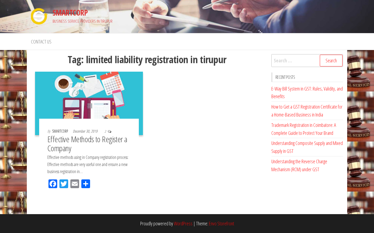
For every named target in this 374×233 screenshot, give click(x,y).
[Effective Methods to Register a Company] (89, 103)
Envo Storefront (221, 223)
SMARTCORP (70, 12)
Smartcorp (60, 131)
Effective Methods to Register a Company (87, 143)
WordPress (183, 223)
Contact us (41, 41)
